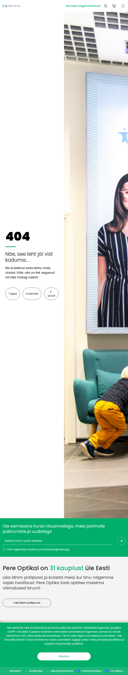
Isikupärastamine (62, 671)
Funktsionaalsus (91, 671)
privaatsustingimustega (53, 549)
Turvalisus (116, 671)
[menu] (123, 6)
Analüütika (36, 671)
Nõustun (64, 656)
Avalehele (32, 294)
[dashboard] (11, 6)
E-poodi (51, 294)
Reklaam (15, 671)
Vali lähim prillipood (27, 603)
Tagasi (12, 294)
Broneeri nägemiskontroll (83, 6)
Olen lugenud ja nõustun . (38, 549)
